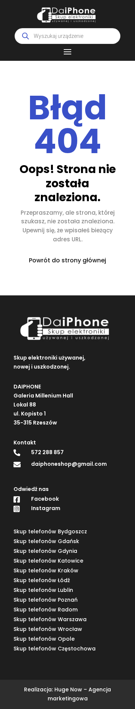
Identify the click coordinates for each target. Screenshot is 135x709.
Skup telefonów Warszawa (50, 619)
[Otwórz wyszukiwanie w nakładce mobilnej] (68, 36)
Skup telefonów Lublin (43, 590)
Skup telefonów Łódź (42, 580)
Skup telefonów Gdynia (45, 551)
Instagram (45, 508)
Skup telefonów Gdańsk (46, 541)
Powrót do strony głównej (67, 260)
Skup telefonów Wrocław (48, 629)
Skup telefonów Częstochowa (55, 648)
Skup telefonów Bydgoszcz (50, 531)
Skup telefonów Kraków (46, 570)
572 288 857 (47, 452)
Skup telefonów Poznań (46, 600)
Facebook (45, 499)
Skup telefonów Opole (44, 639)
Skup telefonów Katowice (48, 560)
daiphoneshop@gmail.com (69, 464)
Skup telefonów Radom (46, 609)
